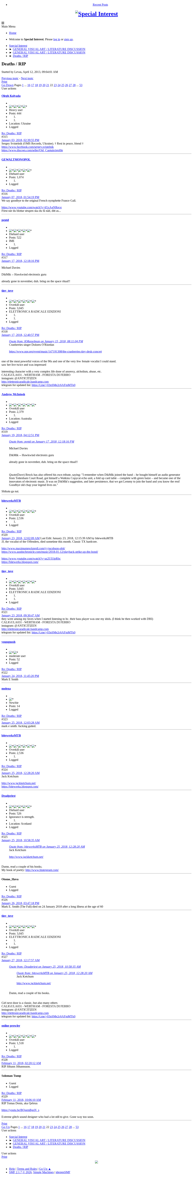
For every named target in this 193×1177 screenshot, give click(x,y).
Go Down (8, 85)
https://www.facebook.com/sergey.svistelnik (28, 146)
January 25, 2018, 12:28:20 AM (21, 773)
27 (70, 85)
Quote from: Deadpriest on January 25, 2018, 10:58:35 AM (45, 966)
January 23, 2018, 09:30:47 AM (21, 615)
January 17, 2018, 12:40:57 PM (20, 335)
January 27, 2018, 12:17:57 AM (21, 960)
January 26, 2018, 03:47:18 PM (20, 903)
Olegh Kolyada (11, 95)
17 (32, 85)
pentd (5, 220)
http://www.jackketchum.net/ (19, 783)
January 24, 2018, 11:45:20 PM (20, 676)
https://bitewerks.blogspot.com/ (20, 562)
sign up (68, 39)
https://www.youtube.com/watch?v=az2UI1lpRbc (31, 558)
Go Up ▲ (45, 1168)
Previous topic (10, 78)
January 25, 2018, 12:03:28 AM (21, 722)
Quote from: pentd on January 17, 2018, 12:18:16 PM (41, 441)
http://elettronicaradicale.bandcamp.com (25, 381)
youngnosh (8, 641)
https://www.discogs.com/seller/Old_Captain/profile (32, 150)
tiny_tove (7, 290)
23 (55, 85)
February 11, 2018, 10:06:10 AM (21, 1099)
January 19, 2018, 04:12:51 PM (20, 435)
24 (59, 85)
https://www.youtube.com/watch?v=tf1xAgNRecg (32, 207)
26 (66, 85)
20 (43, 85)
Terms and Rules (27, 1168)
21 (47, 85)
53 (80, 85)
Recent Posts (100, 4)
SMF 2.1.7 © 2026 (20, 1172)
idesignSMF (63, 1172)
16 (28, 85)
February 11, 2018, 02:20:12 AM (21, 1063)
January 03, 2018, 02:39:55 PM (20, 140)
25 (62, 85)
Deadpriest (8, 795)
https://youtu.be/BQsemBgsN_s (20, 1110)
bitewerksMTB (11, 500)
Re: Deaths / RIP (12, 133)
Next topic (27, 78)
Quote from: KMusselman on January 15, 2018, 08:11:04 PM (46, 341)
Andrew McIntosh (13, 394)
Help (12, 1168)
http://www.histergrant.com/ (42, 870)
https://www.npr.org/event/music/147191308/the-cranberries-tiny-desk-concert (55, 351)
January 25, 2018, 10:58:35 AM (21, 840)
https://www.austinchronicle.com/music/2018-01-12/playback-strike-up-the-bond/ (50, 551)
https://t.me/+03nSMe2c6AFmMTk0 (53, 385)
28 (74, 85)
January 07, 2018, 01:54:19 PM (20, 197)
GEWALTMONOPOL (16, 159)
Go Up (6, 1127)
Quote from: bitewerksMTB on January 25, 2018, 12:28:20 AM (47, 846)
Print (4, 81)
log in (56, 39)
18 (36, 85)
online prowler (11, 1025)
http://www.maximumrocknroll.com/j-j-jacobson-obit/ (33, 548)
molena (6, 688)
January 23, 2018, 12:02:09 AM (21, 538)
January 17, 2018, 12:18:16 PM (20, 260)
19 (40, 85)
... (25, 85)
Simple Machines (43, 1172)
